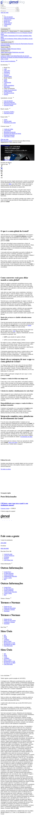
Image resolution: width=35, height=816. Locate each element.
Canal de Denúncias (9, 555)
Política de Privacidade (10, 608)
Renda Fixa (7, 21)
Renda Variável (8, 22)
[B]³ (5, 635)
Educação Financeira (9, 18)
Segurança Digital (5, 45)
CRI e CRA (7, 32)
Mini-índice (7, 87)
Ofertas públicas (18, 38)
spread (29, 325)
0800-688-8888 (5, 548)
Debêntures (13, 32)
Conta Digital (13, 56)
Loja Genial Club (8, 560)
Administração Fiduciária (10, 576)
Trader (5, 25)
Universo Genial (5, 54)
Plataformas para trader (18, 52)
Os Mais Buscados (9, 573)
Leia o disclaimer (5, 675)
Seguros (3, 40)
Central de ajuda (8, 554)
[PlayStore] (6, 532)
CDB (2, 32)
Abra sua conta (4, 12)
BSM (5, 637)
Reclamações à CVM (9, 642)
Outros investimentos (25, 31)
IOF (14, 331)
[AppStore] (2, 532)
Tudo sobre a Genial (9, 136)
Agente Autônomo (8, 574)
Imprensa (6, 558)
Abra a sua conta (12, 442)
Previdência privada (27, 38)
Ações (2, 35)
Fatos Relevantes (8, 645)
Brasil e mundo (5, 47)
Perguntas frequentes (23, 57)
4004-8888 (3, 543)
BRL (10, 184)
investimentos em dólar (26, 436)
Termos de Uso (8, 606)
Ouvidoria (6, 557)
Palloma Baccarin (7, 159)
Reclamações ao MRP (9, 644)
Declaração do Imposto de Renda (9, 57)
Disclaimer (6, 611)
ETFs (16, 35)
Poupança (25, 32)
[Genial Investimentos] (12, 3)
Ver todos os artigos (6, 469)
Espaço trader (4, 50)
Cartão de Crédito (5, 56)
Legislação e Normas (9, 609)
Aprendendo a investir (6, 42)
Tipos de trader (8, 52)
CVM (5, 638)
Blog (2, 141)
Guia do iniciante (8, 17)
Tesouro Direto (8, 76)
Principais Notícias (16, 48)
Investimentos (4, 29)
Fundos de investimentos (7, 38)
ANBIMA (6, 639)
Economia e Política (6, 48)
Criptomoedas (7, 24)
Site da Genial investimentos (8, 61)
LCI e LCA (19, 32)
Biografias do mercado (23, 56)
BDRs (6, 35)
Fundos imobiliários (23, 35)
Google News (7, 572)
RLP (5, 579)
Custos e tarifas (8, 577)
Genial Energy (7, 20)
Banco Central (7, 641)
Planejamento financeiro (27, 43)
